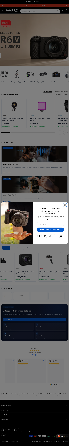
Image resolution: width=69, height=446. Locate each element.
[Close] (65, 205)
